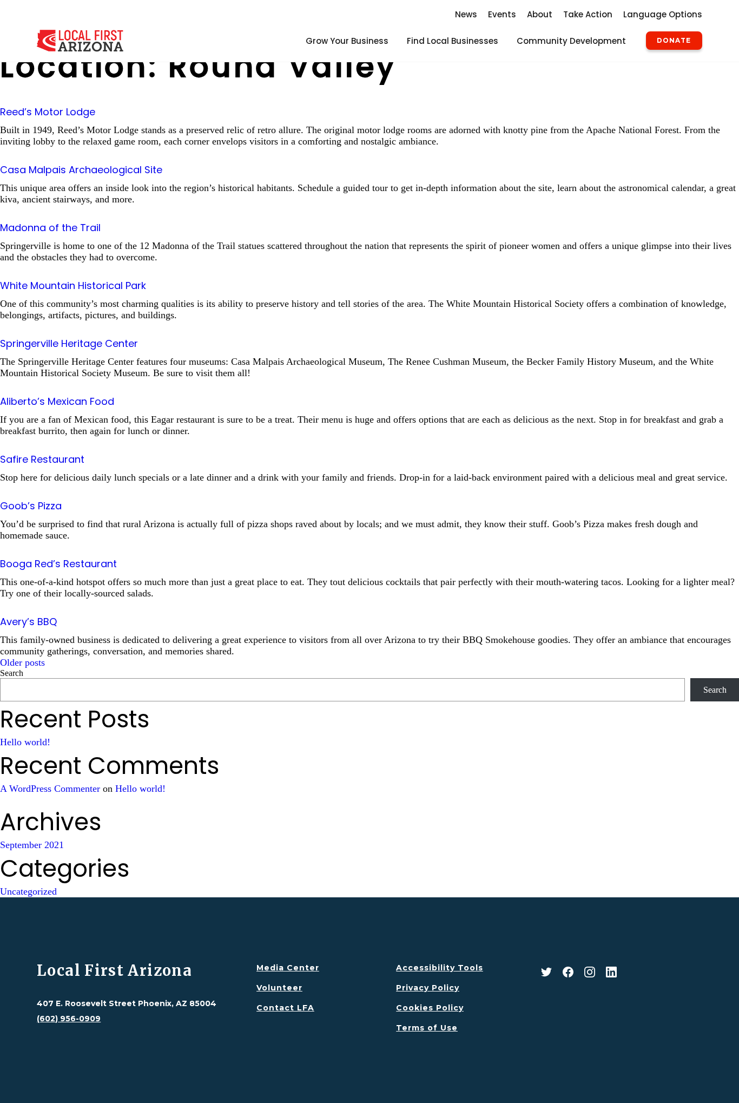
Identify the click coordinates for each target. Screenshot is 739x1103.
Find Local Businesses (452, 41)
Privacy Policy (427, 988)
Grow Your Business (347, 41)
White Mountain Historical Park (73, 285)
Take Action (587, 14)
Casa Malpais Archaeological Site (81, 169)
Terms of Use (427, 1028)
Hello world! (25, 742)
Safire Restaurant (42, 459)
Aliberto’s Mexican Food (57, 401)
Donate (674, 40)
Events (502, 14)
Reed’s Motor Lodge (47, 112)
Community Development (571, 41)
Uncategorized (28, 891)
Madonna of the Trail (50, 227)
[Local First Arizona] (80, 40)
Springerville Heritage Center (69, 343)
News (466, 14)
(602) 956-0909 (69, 1018)
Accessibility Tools (439, 968)
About (539, 14)
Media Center (287, 968)
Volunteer (279, 988)
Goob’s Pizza (31, 506)
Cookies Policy (430, 1008)
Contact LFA (285, 1008)
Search (11, 673)
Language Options (662, 14)
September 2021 (32, 844)
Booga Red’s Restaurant (58, 563)
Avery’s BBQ (28, 621)
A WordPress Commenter (50, 788)
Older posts (22, 662)
